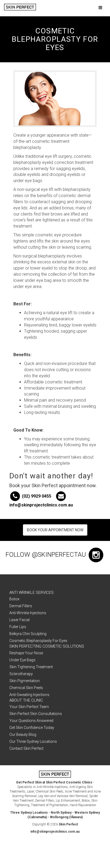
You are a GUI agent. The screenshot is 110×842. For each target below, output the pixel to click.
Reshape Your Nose (26, 653)
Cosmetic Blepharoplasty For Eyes (38, 641)
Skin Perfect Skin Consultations (35, 714)
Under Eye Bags (22, 660)
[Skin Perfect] (20, 7)
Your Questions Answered (31, 720)
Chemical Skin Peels (26, 688)
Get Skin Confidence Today (31, 727)
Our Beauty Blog (22, 734)
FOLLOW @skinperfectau (47, 554)
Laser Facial (19, 620)
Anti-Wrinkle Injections (27, 613)
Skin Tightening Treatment (31, 667)
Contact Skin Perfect (26, 748)
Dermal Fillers (20, 606)
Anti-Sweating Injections (29, 695)
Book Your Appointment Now (55, 530)
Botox (14, 599)
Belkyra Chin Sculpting (27, 634)
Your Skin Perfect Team (29, 707)
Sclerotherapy (21, 674)
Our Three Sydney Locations (33, 741)
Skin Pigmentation (24, 681)
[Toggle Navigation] (100, 8)
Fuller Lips (17, 627)
